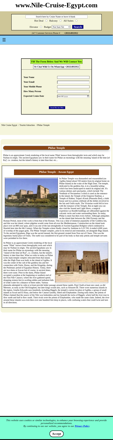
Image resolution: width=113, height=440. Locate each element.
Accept (56, 433)
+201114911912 (71, 33)
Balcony (53, 20)
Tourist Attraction (27, 125)
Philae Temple (43, 125)
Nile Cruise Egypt (9, 125)
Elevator (34, 26)
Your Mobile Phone (33, 86)
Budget (48, 27)
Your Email (29, 82)
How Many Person (32, 91)
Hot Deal (39, 20)
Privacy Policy (82, 426)
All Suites (69, 20)
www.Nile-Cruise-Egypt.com (56, 5)
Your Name (29, 77)
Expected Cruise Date (34, 96)
